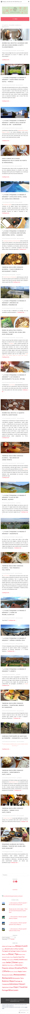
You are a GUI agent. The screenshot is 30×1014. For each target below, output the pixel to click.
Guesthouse (11, 959)
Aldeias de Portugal (7, 946)
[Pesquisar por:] (15, 874)
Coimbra (18, 951)
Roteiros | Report (8, 981)
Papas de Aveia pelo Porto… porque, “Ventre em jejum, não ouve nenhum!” (13, 332)
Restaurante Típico (18, 978)
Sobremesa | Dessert (17, 984)
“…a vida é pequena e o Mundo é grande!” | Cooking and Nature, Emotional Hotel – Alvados (14, 233)
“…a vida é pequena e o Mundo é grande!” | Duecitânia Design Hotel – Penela (14, 79)
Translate (12, 939)
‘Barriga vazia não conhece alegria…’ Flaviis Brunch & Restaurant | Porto (12, 269)
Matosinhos (18, 965)
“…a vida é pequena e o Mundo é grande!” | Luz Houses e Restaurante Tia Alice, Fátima (14, 377)
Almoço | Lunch (21, 946)
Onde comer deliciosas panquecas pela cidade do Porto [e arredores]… (14, 160)
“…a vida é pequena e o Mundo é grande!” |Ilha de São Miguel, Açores (14, 497)
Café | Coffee (14, 949)
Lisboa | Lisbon (10, 965)
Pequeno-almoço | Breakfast (12, 968)
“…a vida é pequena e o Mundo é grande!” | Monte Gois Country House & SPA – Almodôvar (14, 122)
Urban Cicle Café (7, 818)
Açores (3, 949)
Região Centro (22, 971)
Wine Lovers (13, 990)
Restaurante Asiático (7, 975)
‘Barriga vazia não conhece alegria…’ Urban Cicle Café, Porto (12, 810)
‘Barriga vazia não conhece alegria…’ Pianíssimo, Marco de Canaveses (13, 705)
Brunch (7, 949)
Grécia (7, 959)
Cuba (6, 954)
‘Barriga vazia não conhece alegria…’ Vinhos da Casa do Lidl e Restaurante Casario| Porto (18, 910)
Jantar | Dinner (12, 962)
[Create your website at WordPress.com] (15, 1)
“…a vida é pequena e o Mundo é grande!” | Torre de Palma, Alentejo (14, 612)
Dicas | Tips (13, 954)
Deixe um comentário (20, 50)
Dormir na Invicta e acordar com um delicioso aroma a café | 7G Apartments (15, 45)
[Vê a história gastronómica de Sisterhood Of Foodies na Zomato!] (12, 896)
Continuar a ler (6, 59)
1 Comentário (18, 274)
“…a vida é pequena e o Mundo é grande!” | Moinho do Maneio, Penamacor (14, 303)
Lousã (14, 965)
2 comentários (18, 502)
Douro (20, 954)
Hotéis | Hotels (19, 959)
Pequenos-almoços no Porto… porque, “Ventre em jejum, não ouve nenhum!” (13, 846)
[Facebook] (16, 881)
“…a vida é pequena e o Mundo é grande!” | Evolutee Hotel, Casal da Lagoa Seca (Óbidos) (14, 196)
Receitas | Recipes (14, 971)
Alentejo (13, 946)
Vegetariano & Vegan (7, 987)
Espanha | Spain (17, 957)
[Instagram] (14, 881)
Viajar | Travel (18, 987)
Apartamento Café (13, 781)
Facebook (15, 889)
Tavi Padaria (6, 575)
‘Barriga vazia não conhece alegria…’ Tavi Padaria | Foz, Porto (12, 568)
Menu (15, 19)
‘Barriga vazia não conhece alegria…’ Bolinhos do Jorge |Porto (12, 457)
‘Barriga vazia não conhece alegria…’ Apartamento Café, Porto (12, 772)
